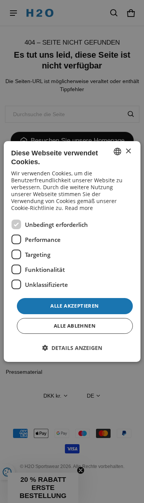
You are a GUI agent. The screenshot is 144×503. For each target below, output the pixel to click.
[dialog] (71, 251)
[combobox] (117, 151)
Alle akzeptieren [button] (74, 305)
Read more (79, 208)
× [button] (128, 151)
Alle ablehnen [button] (75, 325)
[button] (72, 347)
